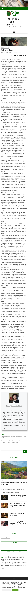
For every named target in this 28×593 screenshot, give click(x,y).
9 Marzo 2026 (12, 517)
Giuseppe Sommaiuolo (14, 406)
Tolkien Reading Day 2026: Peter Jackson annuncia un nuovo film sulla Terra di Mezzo (18, 505)
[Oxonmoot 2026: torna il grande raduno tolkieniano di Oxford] (4, 497)
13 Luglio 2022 (5, 52)
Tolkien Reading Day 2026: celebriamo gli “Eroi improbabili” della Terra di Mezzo (18, 523)
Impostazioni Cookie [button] (6, 589)
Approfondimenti (5, 47)
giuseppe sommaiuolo (17, 52)
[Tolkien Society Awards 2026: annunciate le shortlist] (14, 470)
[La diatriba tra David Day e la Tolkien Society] (4, 515)
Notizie (2, 480)
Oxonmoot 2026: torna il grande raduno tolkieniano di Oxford (18, 496)
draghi (11, 52)
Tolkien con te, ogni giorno (13, 21)
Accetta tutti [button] (15, 589)
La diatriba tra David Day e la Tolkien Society (17, 514)
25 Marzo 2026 (12, 508)
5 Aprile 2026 (4, 486)
